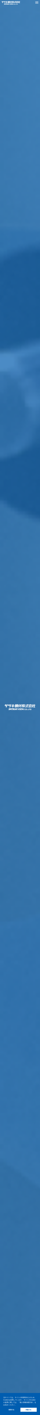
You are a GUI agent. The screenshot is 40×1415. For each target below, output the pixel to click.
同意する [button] (28, 1409)
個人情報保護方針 (26, 1402)
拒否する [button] (11, 1409)
